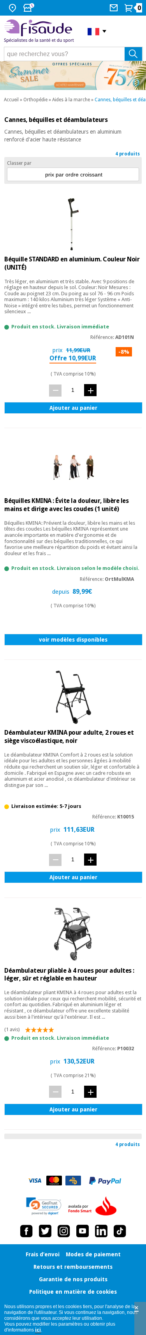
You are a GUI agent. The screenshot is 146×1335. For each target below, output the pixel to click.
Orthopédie (35, 99)
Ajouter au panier (73, 408)
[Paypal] (105, 1181)
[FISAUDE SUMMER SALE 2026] (73, 75)
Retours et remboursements (73, 1267)
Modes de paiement (93, 1254)
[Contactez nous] (114, 7)
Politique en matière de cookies (73, 1292)
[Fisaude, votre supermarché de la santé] (40, 31)
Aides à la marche (71, 99)
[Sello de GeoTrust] (44, 1206)
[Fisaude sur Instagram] (64, 1231)
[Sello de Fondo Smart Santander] (94, 1206)
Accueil (11, 99)
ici (38, 1330)
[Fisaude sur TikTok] (120, 1231)
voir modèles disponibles (73, 640)
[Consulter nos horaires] (29, 7)
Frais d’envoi (43, 1254)
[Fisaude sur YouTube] (82, 1231)
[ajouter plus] (90, 390)
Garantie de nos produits (73, 1279)
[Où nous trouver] (13, 7)
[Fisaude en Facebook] (26, 1231)
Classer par (19, 163)
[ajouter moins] (55, 390)
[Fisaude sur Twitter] (45, 1231)
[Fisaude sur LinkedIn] (101, 1231)
